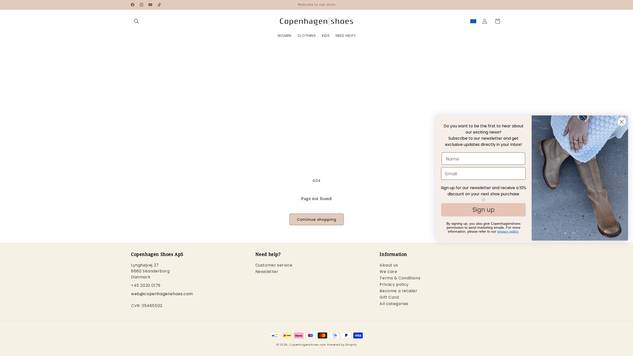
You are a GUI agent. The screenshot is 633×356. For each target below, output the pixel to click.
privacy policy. (508, 231)
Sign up (484, 210)
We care (388, 271)
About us (389, 265)
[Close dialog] (621, 121)
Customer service (274, 265)
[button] (136, 21)
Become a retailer (398, 291)
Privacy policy (394, 284)
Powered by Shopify (342, 345)
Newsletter (266, 271)
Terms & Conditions (400, 278)
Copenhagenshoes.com (307, 345)
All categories (394, 304)
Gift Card (389, 297)
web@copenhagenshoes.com (162, 294)
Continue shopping (316, 219)
